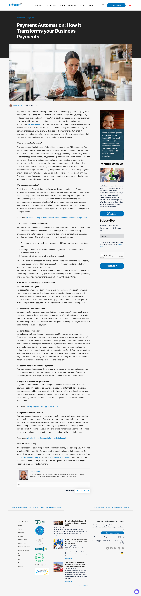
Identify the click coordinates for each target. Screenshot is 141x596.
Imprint (20, 536)
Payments (31, 18)
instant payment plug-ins (31, 457)
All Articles (21, 18)
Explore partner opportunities (112, 213)
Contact (91, 5)
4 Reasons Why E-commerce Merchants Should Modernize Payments (57, 217)
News (20, 563)
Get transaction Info (112, 533)
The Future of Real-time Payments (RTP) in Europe (110, 507)
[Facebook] (81, 491)
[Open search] (103, 5)
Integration (72, 5)
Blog (19, 559)
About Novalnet (23, 522)
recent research (35, 124)
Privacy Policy (22, 539)
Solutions (37, 5)
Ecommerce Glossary (22, 555)
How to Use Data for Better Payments (42, 407)
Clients (20, 525)
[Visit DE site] (129, 5)
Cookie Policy (22, 543)
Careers (20, 529)
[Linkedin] (19, 484)
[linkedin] (88, 491)
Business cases (50, 5)
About (82, 5)
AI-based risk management (59, 457)
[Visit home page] (16, 5)
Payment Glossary (23, 550)
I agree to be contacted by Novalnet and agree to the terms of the (112, 244)
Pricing (62, 5)
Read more (57, 536)
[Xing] (84, 491)
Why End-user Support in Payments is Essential (47, 438)
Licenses (21, 532)
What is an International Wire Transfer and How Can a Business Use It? (36, 507)
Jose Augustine (17, 105)
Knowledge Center (24, 546)
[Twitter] (77, 491)
